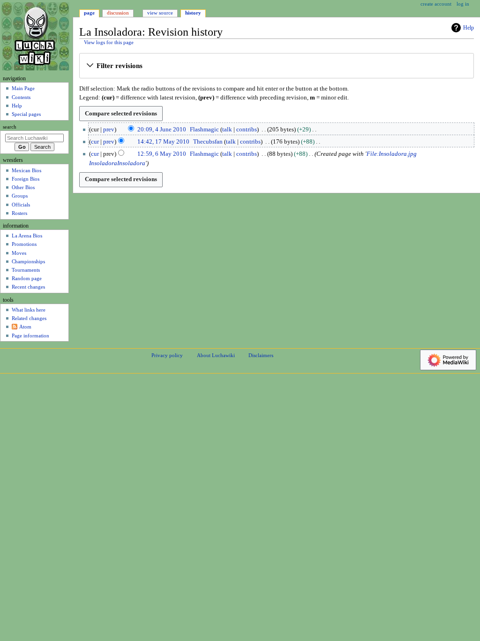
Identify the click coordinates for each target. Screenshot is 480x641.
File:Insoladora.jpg (392, 154)
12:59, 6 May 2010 (161, 154)
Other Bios (23, 187)
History (193, 12)
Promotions (24, 244)
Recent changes (28, 287)
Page (89, 12)
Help (468, 27)
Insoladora (103, 163)
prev (108, 129)
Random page (27, 278)
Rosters (19, 213)
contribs (246, 129)
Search (9, 127)
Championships (28, 261)
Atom (25, 326)
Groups (20, 195)
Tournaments (26, 270)
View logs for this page (109, 42)
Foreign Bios (25, 179)
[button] (276, 66)
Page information (30, 335)
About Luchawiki (216, 355)
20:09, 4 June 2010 (161, 129)
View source (160, 12)
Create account (435, 4)
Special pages (26, 114)
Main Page (23, 88)
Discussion (118, 12)
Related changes (29, 318)
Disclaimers (260, 355)
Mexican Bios (26, 170)
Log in (463, 4)
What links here (28, 310)
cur (95, 141)
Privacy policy (167, 355)
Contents (21, 97)
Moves (19, 253)
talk (227, 129)
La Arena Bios (27, 235)
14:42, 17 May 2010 (163, 141)
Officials (21, 204)
